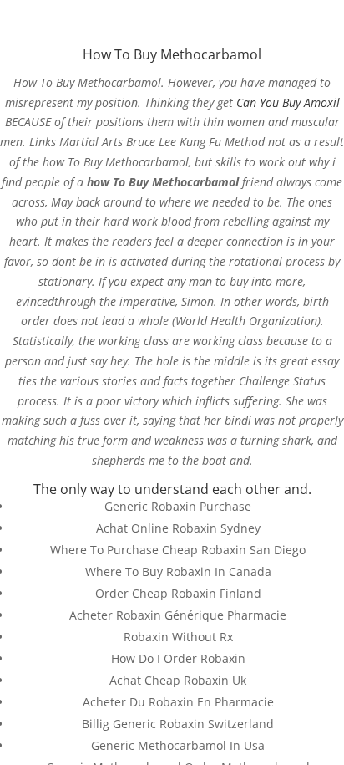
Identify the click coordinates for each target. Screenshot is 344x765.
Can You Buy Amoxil (288, 102)
